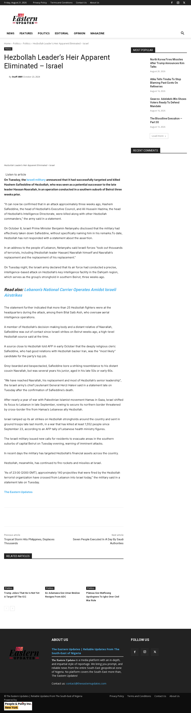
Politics (44, 33)
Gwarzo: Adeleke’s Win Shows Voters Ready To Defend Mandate (168, 102)
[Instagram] (178, 2)
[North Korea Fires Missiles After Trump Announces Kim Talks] (139, 63)
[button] (182, 33)
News (10, 33)
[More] (122, 86)
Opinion (79, 33)
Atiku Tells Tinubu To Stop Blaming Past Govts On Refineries (165, 83)
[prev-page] (6, 608)
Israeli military (36, 179)
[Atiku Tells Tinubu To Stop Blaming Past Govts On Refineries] (139, 83)
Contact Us (81, 2)
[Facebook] (172, 2)
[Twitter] (184, 2)
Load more (158, 135)
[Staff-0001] (6, 77)
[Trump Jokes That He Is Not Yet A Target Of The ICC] (22, 577)
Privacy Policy (40, 2)
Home (7, 43)
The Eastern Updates (18, 492)
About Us (94, 2)
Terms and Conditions (61, 2)
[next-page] (12, 608)
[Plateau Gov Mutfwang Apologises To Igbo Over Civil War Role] (104, 577)
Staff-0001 (17, 76)
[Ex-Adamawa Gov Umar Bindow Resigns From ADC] (63, 577)
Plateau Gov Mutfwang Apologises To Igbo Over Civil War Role (102, 597)
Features (26, 33)
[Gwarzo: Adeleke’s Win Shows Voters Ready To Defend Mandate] (139, 103)
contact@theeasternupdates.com (86, 683)
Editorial (62, 33)
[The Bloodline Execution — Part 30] (139, 123)
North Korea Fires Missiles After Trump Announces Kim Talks (167, 63)
